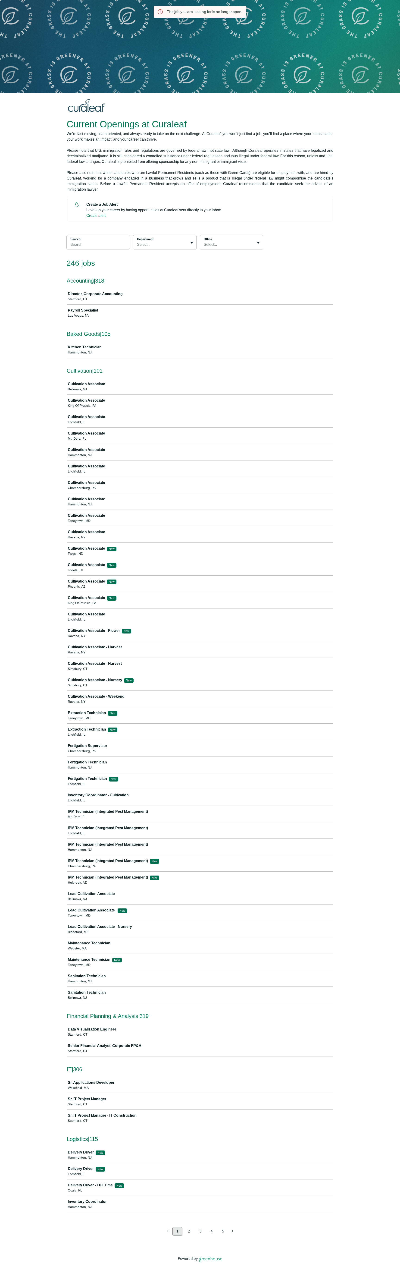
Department (145, 239)
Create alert (96, 215)
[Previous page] (168, 1231)
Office (208, 239)
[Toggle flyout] (191, 243)
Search (75, 239)
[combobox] (137, 244)
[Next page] (232, 1231)
